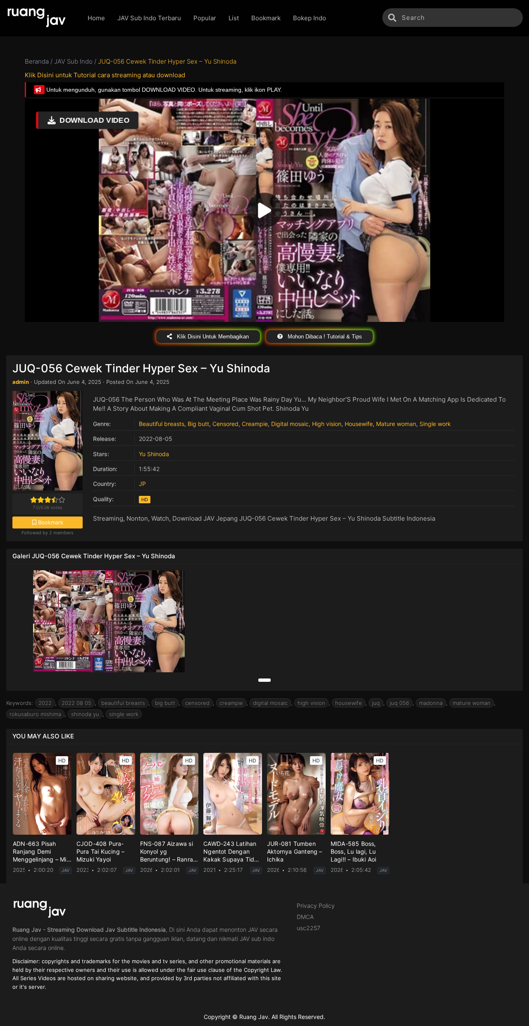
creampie (231, 703)
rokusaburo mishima (35, 714)
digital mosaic (270, 703)
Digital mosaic (290, 423)
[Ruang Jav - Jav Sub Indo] (40, 18)
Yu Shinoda (154, 453)
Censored (225, 423)
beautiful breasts (123, 703)
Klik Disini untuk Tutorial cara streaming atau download (105, 75)
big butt (165, 703)
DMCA (305, 916)
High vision (326, 423)
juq (376, 703)
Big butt (198, 423)
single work (123, 714)
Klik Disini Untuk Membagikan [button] (212, 336)
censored (197, 703)
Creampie (255, 423)
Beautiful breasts (161, 423)
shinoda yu (85, 714)
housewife (348, 703)
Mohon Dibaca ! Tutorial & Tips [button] (324, 336)
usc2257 (308, 927)
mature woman (472, 703)
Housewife (359, 423)
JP (142, 483)
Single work (435, 423)
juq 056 (399, 703)
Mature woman (396, 423)
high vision (311, 703)
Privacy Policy (316, 905)
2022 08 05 (76, 703)
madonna (431, 703)
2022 (45, 703)
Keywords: (19, 703)
